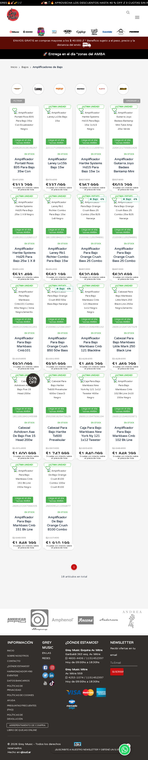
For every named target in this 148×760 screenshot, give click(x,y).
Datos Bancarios (18, 680)
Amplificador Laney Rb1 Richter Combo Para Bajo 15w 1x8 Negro (57, 257)
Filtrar (17, 101)
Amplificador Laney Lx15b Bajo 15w (57, 163)
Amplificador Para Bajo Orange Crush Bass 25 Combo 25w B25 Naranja (90, 259)
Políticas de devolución (15, 717)
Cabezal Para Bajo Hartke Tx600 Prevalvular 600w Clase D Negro (57, 438)
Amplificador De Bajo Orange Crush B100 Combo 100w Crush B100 (57, 527)
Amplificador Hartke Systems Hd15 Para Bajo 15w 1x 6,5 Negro (90, 167)
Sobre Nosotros (18, 655)
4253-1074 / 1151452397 (85, 677)
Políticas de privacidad (15, 688)
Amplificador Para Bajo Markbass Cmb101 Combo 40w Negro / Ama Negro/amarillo (24, 350)
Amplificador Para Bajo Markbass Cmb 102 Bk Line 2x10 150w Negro (124, 438)
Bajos (25, 67)
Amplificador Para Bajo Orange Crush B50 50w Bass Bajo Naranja (57, 346)
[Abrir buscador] (128, 12)
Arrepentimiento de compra (27, 725)
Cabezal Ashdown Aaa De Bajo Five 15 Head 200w (24, 434)
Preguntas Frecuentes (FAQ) (21, 707)
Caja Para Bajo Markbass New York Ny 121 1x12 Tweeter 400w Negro (90, 436)
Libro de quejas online (22, 730)
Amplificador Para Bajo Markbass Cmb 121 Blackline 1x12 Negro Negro (90, 348)
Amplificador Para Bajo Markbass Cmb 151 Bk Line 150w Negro (24, 525)
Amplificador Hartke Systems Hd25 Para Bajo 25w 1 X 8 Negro (24, 257)
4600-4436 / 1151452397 (85, 658)
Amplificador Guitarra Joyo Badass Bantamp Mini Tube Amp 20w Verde (124, 169)
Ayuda (11, 700)
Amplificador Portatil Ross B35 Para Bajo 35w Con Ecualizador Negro (24, 169)
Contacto (13, 661)
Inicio (14, 67)
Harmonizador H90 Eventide (19, 673)
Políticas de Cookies (20, 695)
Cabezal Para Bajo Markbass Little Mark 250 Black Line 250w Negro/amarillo (124, 348)
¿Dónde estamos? (18, 666)
